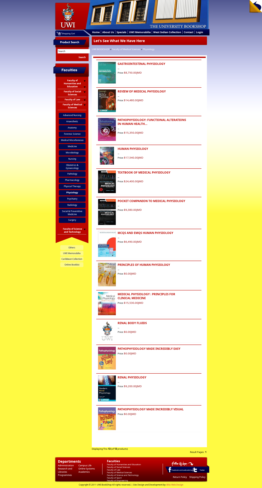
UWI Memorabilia (140, 32)
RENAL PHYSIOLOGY (132, 377)
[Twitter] (194, 472)
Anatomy (72, 127)
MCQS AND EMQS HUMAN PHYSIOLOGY (145, 233)
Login (199, 32)
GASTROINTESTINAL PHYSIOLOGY (141, 64)
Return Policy (180, 477)
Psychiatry (72, 198)
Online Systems (86, 468)
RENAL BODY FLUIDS (132, 323)
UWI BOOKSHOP (101, 49)
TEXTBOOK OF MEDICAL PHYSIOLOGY (144, 172)
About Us (108, 32)
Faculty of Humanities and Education (124, 464)
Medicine (72, 146)
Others (71, 247)
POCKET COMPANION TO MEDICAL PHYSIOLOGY (151, 201)
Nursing (72, 158)
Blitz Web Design (174, 484)
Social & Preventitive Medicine (72, 213)
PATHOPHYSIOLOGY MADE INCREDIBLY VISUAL (151, 409)
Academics (84, 471)
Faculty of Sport (114, 477)
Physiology (149, 49)
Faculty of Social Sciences (118, 467)
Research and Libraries (65, 470)
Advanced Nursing (72, 115)
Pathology (72, 173)
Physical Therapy (72, 186)
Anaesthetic (72, 121)
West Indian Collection (167, 32)
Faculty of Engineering (117, 480)
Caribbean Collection (71, 258)
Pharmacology (72, 180)
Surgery (72, 219)
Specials (121, 32)
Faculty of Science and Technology (123, 475)
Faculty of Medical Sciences (126, 49)
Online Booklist (72, 264)
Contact (188, 32)
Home (96, 32)
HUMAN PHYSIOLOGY (133, 149)
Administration (66, 465)
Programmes (65, 475)
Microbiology (72, 152)
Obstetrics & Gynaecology (72, 167)
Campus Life (84, 465)
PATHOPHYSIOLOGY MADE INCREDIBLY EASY (149, 349)
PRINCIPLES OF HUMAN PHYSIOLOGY (144, 265)
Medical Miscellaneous (72, 140)
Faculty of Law (113, 469)
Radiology (72, 204)
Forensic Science (72, 133)
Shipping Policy (197, 477)
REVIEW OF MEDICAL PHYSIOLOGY (142, 91)
